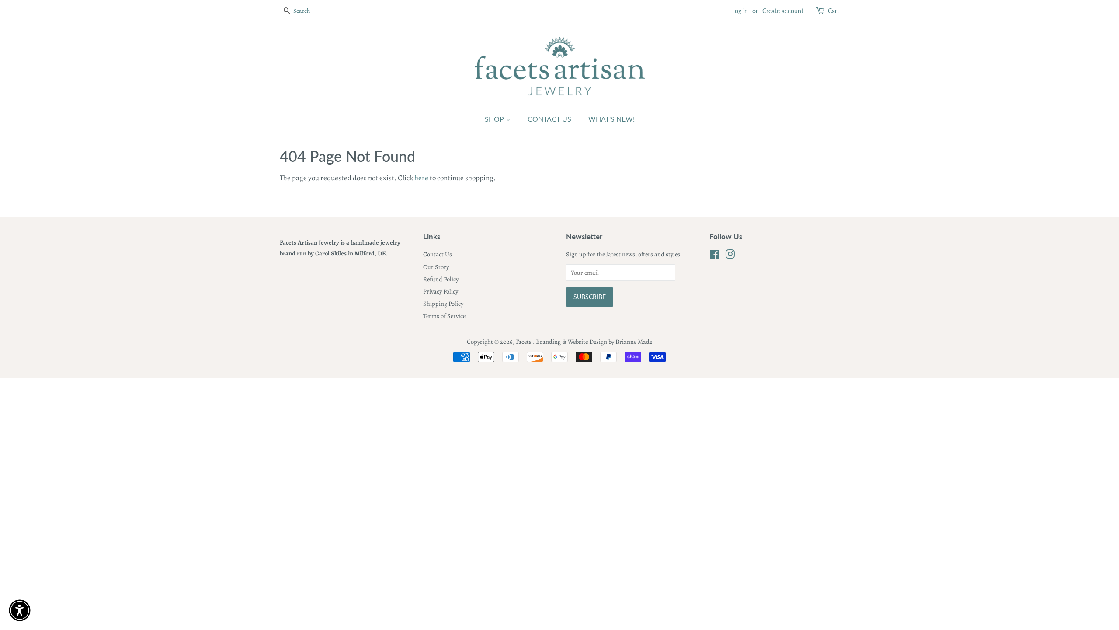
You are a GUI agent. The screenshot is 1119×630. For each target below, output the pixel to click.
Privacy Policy (440, 291)
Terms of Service (444, 316)
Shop (495, 119)
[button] (20, 610)
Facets (524, 341)
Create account (782, 10)
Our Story (436, 266)
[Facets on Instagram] (730, 256)
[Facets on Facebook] (714, 256)
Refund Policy (441, 279)
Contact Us (549, 119)
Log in (740, 10)
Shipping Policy (443, 303)
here (421, 178)
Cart (833, 10)
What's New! (611, 119)
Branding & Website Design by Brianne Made (594, 341)
